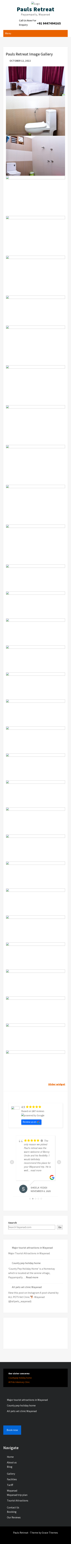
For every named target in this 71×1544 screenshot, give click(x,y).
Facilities (12, 1479)
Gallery (11, 1473)
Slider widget (56, 1084)
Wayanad (12, 1490)
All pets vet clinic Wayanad (27, 1287)
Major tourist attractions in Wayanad (32, 1247)
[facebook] (35, 1538)
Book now (12, 1430)
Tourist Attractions (17, 1500)
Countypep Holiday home (20, 1377)
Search (12, 1222)
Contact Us (13, 1507)
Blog (9, 1466)
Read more (32, 1277)
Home (10, 1457)
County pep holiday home (26, 1263)
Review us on (29, 1121)
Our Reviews (14, 1517)
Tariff (10, 1485)
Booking (12, 1512)
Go (59, 1227)
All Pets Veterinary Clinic (19, 1382)
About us (12, 1462)
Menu (8, 33)
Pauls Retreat (35, 9)
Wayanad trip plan (17, 1495)
